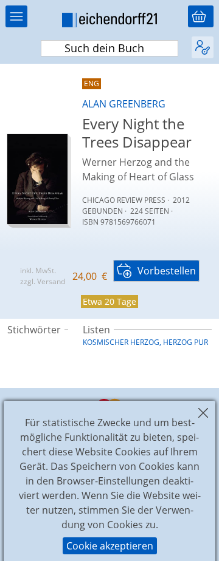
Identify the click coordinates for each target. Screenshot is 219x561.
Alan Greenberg (123, 103)
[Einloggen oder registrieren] (203, 47)
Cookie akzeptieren (109, 545)
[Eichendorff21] (109, 22)
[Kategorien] (16, 16)
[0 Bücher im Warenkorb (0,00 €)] (201, 16)
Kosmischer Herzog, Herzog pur (145, 342)
